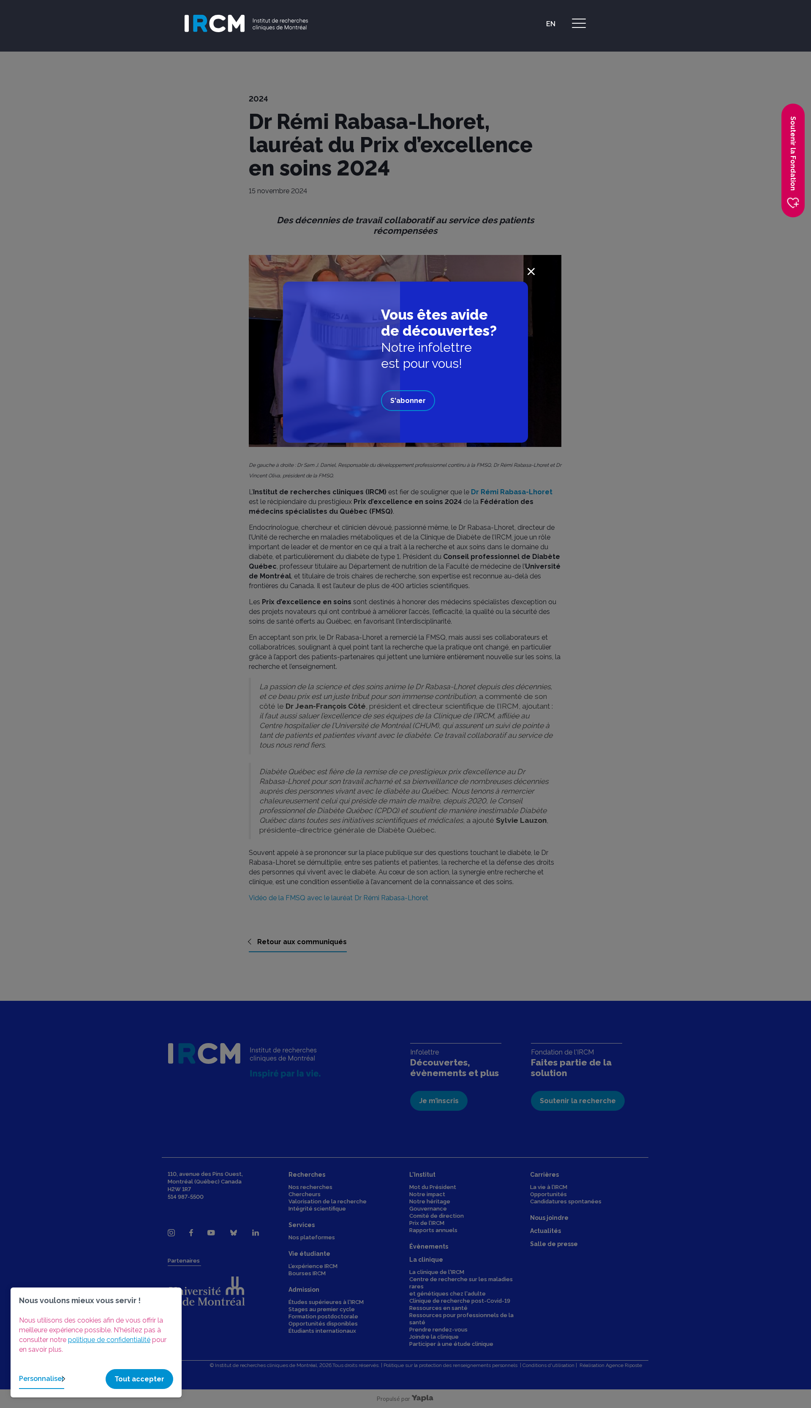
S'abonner (408, 401)
